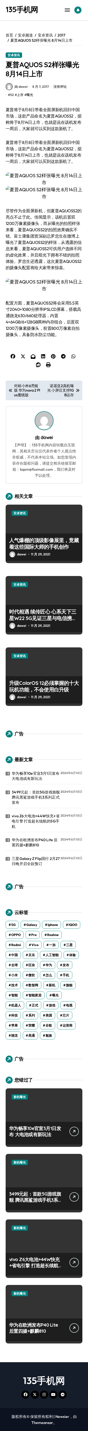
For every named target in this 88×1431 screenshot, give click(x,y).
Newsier (62, 1416)
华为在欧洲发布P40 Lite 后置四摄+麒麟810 (34, 842)
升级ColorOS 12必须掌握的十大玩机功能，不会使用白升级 (44, 686)
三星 (69, 945)
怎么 (49, 975)
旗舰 (69, 985)
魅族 (49, 1035)
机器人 (16, 1005)
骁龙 (14, 1035)
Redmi (16, 945)
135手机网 (22, 9)
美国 (49, 1015)
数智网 (33, 985)
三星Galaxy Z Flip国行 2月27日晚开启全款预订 (36, 861)
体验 (72, 955)
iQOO (73, 925)
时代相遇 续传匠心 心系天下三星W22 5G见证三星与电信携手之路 (43, 618)
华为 (49, 965)
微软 (31, 975)
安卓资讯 (14, 55)
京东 (31, 955)
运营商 (68, 1025)
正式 (35, 1005)
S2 (12, 95)
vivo (34, 945)
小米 (14, 975)
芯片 (66, 1015)
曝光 (30, 95)
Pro (34, 935)
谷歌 (49, 1025)
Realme (53, 935)
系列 (31, 1015)
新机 (52, 985)
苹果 (14, 1025)
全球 (14, 965)
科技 (14, 1015)
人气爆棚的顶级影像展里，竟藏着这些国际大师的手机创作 (44, 543)
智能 (14, 995)
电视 (69, 1005)
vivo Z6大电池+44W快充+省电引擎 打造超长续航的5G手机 (36, 821)
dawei (47, 437)
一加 (52, 945)
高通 (31, 1035)
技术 (14, 985)
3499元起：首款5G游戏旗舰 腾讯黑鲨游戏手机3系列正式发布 (36, 797)
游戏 (52, 1005)
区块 (31, 965)
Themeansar (42, 1422)
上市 (20, 95)
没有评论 (60, 86)
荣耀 (31, 1025)
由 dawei (21, 86)
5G (13, 925)
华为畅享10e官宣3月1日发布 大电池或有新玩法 (35, 776)
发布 (66, 965)
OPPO (16, 935)
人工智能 (52, 955)
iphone (53, 925)
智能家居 (35, 995)
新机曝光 (20, 1097)
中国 (14, 955)
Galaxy (31, 925)
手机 (66, 975)
